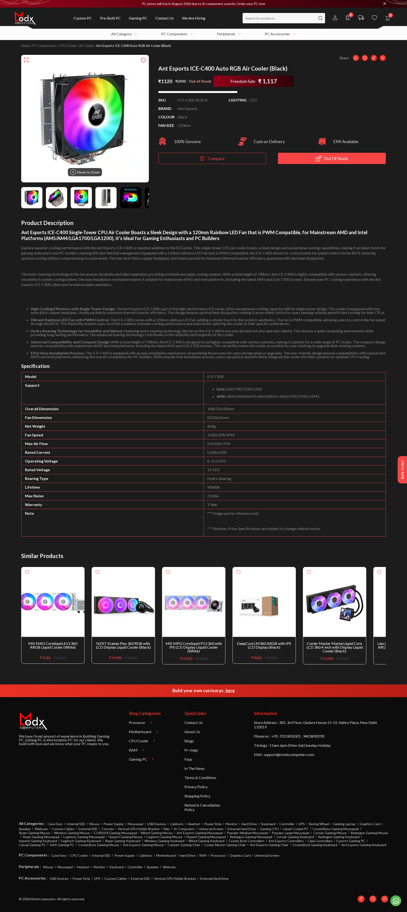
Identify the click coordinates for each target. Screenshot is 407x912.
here (230, 690)
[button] (203, 4)
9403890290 (313, 736)
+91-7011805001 (286, 736)
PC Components (44, 45)
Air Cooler (86, 45)
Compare (216, 158)
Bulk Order (402, 470)
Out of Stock (336, 158)
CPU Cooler (68, 45)
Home (25, 45)
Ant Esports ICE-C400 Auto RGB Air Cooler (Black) (133, 45)
